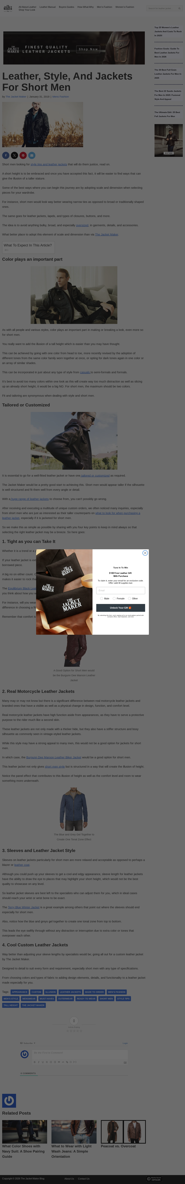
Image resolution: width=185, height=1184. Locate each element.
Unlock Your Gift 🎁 (120, 608)
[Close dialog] (145, 552)
